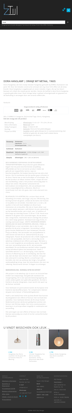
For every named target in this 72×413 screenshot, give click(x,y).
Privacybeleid (6, 399)
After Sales (5, 394)
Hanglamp (46, 117)
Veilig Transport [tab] (11, 127)
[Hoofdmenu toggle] (68, 10)
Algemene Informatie (9, 381)
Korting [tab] (7, 129)
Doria (39, 117)
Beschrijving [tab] (9, 123)
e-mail (25, 314)
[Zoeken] (67, 22)
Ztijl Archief (28, 117)
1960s (29, 145)
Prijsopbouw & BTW (8, 388)
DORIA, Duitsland (57, 85)
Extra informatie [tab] (11, 125)
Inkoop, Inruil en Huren (10, 397)
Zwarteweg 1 (58, 382)
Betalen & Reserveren (9, 391)
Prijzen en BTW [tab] (10, 131)
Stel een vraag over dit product (15, 119)
